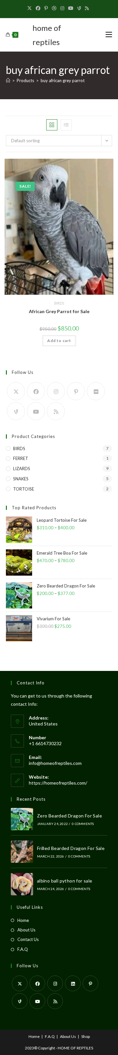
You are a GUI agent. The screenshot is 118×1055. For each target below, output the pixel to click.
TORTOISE (23, 489)
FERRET (20, 458)
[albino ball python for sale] (22, 884)
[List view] (66, 124)
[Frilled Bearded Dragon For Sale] (22, 851)
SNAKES (21, 478)
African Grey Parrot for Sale (59, 311)
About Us (26, 929)
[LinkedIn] (73, 983)
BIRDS (59, 303)
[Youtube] (70, 8)
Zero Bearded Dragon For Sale (69, 815)
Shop (85, 1036)
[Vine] (79, 8)
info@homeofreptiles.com (55, 763)
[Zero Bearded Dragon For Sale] (22, 819)
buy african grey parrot (63, 80)
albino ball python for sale (64, 880)
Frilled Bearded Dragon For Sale (71, 848)
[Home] (8, 80)
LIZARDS (21, 468)
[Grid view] (51, 124)
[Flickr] (96, 391)
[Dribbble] (54, 8)
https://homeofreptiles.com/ (58, 783)
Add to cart (59, 340)
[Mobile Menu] (109, 34)
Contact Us (28, 939)
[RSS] (87, 8)
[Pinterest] (46, 8)
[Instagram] (62, 8)
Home (23, 920)
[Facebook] (38, 8)
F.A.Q (22, 949)
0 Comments (83, 824)
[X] (30, 8)
